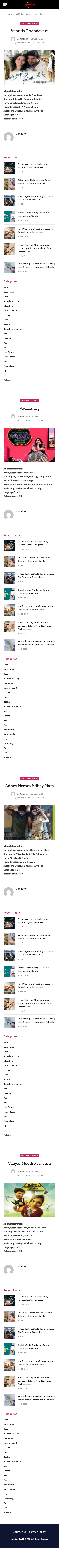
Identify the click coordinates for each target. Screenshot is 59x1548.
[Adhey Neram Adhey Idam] (29, 822)
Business (7, 296)
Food (6, 319)
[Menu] (5, 4)
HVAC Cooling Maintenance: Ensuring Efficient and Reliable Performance (34, 248)
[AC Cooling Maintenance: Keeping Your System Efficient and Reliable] (9, 267)
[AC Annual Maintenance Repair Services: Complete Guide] (9, 184)
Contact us (19, 1532)
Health (7, 324)
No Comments (23, 43)
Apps (6, 287)
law (5, 333)
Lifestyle (7, 338)
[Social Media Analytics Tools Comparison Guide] (9, 216)
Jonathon (24, 39)
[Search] (54, 4)
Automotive (9, 292)
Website (7, 380)
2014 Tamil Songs (29, 401)
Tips (5, 370)
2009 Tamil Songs (29, 23)
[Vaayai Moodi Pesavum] (29, 1200)
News (6, 343)
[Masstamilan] (29, 4)
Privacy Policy (37, 1532)
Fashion (7, 315)
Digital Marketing (11, 301)
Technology (9, 366)
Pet (5, 347)
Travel (6, 375)
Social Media (9, 356)
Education (8, 306)
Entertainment (10, 310)
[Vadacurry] (29, 445)
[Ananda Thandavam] (29, 67)
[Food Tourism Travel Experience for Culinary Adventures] (9, 233)
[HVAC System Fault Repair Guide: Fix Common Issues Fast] (9, 200)
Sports (6, 361)
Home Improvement (13, 329)
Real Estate (9, 352)
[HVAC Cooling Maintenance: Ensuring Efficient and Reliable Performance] (9, 249)
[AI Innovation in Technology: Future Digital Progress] (9, 168)
